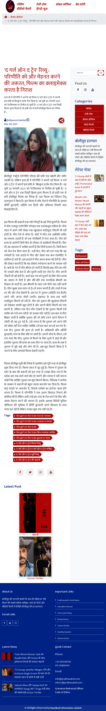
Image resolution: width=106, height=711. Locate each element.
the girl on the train (26, 427)
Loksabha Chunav (65, 606)
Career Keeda (63, 625)
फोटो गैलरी (89, 125)
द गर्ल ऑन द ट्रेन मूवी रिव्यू (27, 454)
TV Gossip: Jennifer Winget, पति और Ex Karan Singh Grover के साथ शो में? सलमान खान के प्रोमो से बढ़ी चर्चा (32, 673)
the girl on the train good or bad (33, 438)
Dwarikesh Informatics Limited (65, 708)
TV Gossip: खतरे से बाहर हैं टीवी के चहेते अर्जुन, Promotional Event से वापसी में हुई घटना (83, 184)
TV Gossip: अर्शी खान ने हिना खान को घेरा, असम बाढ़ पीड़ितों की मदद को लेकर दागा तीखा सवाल (83, 231)
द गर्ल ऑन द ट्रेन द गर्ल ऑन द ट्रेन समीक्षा (34, 449)
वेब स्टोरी (80, 4)
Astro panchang (64, 613)
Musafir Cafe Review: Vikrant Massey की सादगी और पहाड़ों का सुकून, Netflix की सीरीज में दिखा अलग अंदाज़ (83, 206)
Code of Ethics (62, 692)
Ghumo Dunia (63, 638)
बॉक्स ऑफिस (63, 4)
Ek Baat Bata (62, 619)
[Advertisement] (54, 46)
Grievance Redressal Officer (69, 689)
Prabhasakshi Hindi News (68, 600)
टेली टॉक (41, 4)
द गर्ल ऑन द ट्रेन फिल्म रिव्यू (28, 443)
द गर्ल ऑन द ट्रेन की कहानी (28, 460)
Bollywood (81, 256)
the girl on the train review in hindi (34, 421)
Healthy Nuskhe (64, 632)
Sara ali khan (82, 262)
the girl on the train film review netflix (35, 432)
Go (101, 73)
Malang (96, 269)
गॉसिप (20, 4)
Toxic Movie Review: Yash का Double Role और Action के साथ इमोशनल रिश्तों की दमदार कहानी (29, 658)
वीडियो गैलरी (24, 8)
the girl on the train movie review (33, 416)
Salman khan (82, 269)
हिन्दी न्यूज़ (41, 8)
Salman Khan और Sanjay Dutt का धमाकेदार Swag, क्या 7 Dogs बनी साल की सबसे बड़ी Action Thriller (32, 689)
